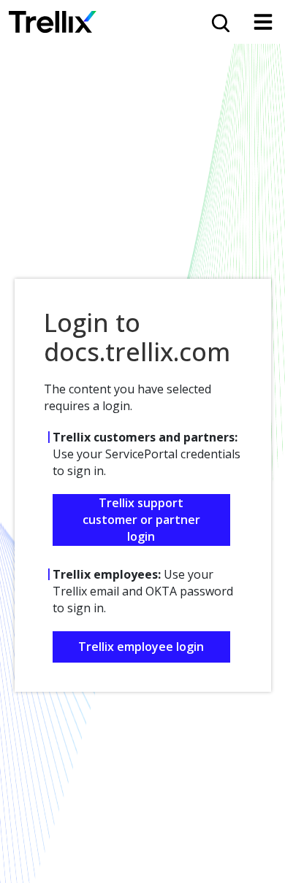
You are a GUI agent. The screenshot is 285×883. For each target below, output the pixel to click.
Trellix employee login (141, 647)
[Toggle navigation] (263, 22)
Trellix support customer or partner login (141, 519)
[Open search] (219, 22)
